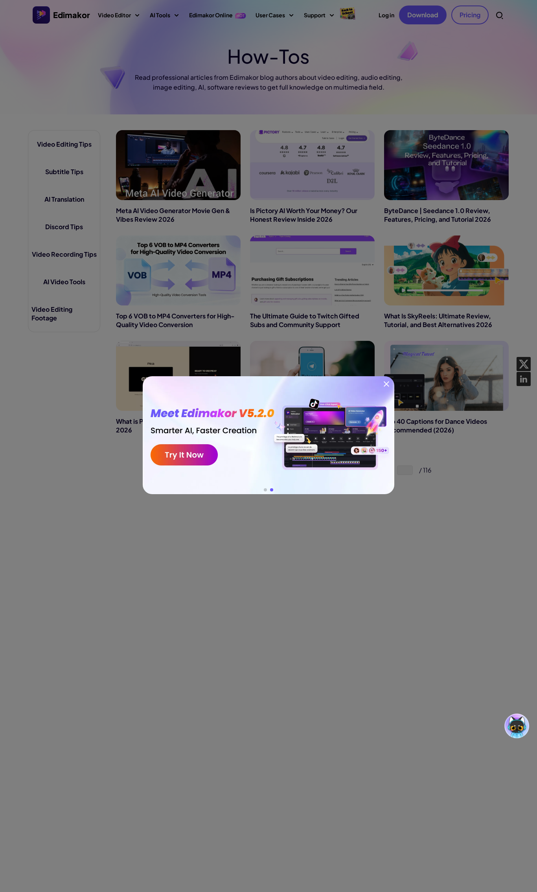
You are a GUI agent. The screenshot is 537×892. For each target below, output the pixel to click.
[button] (265, 489)
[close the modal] (386, 384)
